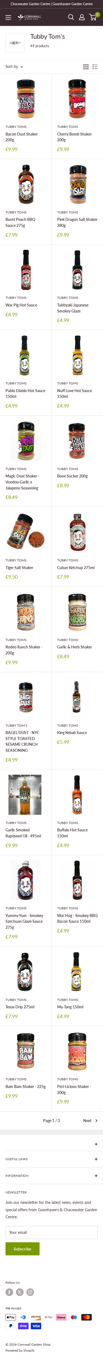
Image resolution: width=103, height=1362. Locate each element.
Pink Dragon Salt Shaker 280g (77, 222)
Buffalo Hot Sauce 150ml (72, 833)
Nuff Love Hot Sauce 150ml (74, 393)
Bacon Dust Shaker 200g (21, 137)
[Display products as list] (95, 66)
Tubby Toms (16, 127)
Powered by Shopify (20, 1350)
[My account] (82, 17)
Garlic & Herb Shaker (74, 647)
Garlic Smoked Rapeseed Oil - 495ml (23, 833)
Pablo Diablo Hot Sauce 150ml (25, 393)
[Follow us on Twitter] (20, 1292)
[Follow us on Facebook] (9, 1292)
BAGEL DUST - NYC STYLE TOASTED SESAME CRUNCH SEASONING (22, 741)
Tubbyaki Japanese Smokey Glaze (72, 308)
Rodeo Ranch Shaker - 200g (24, 650)
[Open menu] (8, 17)
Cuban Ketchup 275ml (75, 567)
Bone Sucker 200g (72, 476)
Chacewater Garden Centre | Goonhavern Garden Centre (52, 4)
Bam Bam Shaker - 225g (25, 1086)
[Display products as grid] (85, 66)
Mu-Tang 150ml (70, 1007)
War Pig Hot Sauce (21, 305)
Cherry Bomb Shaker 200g (74, 137)
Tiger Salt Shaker (19, 567)
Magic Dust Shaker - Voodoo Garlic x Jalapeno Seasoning (22, 482)
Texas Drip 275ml (19, 1007)
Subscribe (22, 1248)
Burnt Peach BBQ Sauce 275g (20, 222)
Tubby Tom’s (16, 725)
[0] (93, 17)
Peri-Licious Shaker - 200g (74, 1089)
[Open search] (71, 17)
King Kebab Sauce (72, 732)
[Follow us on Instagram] (30, 1292)
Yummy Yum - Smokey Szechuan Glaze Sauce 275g (24, 921)
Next (87, 1120)
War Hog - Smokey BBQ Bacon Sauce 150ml (77, 918)
